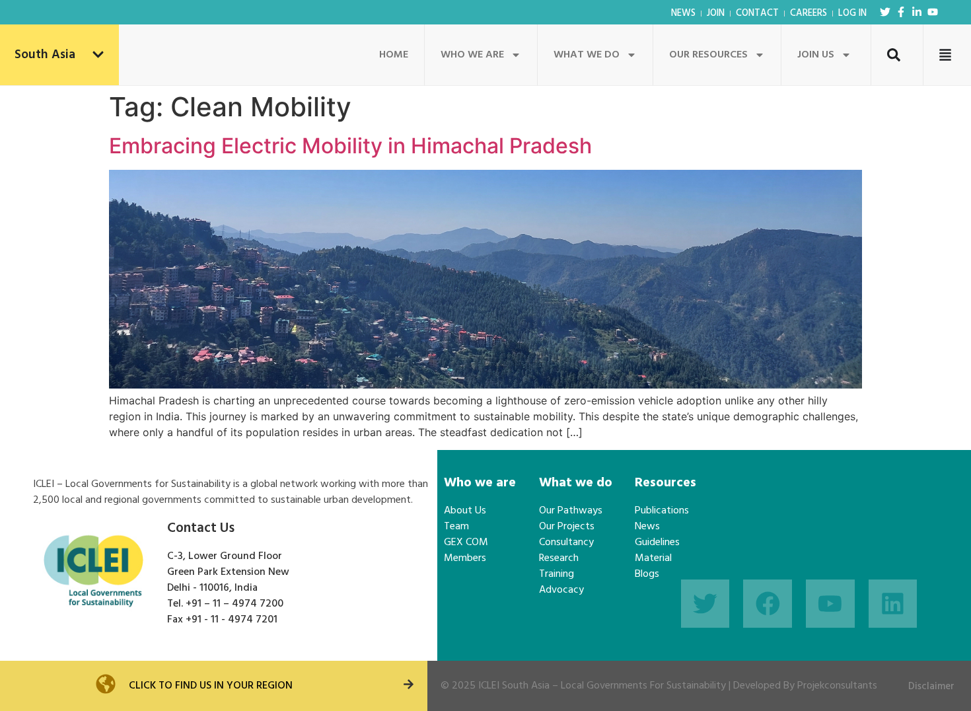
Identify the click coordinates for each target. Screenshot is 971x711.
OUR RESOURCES (708, 54)
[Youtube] (932, 12)
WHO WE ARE (472, 54)
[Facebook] (767, 604)
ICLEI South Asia (514, 685)
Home (393, 54)
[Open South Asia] (98, 55)
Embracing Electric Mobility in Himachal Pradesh (350, 146)
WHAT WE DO (587, 54)
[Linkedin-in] (917, 12)
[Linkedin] (893, 604)
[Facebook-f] (901, 12)
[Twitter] (885, 12)
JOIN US (815, 54)
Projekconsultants (837, 685)
